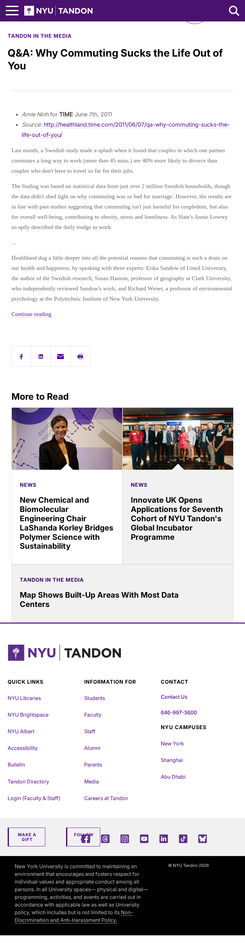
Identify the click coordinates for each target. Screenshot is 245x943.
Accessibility (23, 748)
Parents (93, 764)
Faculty (92, 714)
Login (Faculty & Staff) (34, 798)
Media (91, 781)
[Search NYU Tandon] (234, 11)
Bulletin (16, 764)
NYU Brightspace (28, 714)
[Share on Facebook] (21, 356)
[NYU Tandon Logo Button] (121, 660)
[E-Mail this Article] (60, 356)
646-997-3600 (179, 712)
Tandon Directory (28, 781)
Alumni (92, 748)
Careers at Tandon (106, 798)
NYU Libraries (24, 698)
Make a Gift (27, 837)
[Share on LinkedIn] (41, 356)
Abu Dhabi (173, 777)
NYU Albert (21, 731)
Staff (89, 731)
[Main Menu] (12, 10)
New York (172, 743)
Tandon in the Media (40, 36)
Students (94, 698)
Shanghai (172, 760)
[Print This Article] (80, 356)
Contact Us (174, 697)
